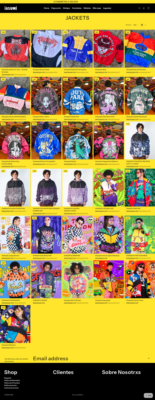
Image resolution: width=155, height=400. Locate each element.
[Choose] (27, 64)
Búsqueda (7, 378)
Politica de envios (10, 385)
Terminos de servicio (11, 388)
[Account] (144, 8)
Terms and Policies (77, 395)
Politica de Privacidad (12, 383)
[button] (135, 25)
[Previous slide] (3, 48)
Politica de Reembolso (12, 380)
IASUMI (11, 395)
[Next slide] (27, 48)
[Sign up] (148, 358)
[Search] (139, 8)
